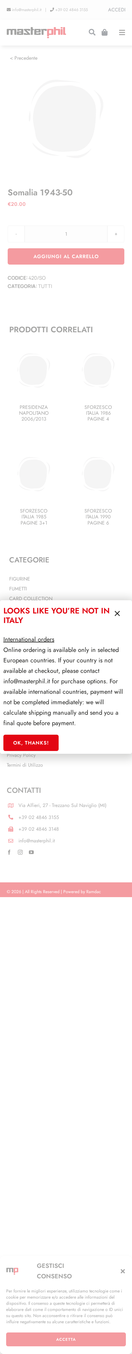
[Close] (117, 613)
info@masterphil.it (26, 681)
